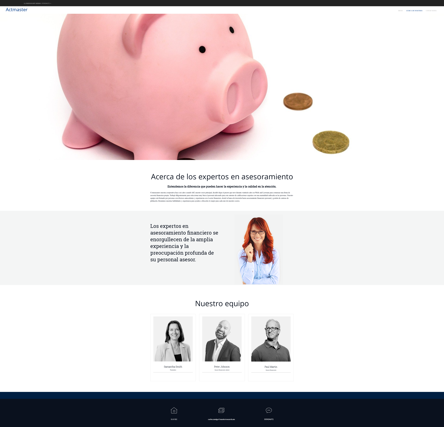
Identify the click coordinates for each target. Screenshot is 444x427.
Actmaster (17, 9)
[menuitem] (400, 10)
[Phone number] (7, 3)
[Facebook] (18, 3)
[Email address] (11, 3)
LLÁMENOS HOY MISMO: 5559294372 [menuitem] (37, 3)
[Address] (14, 3)
